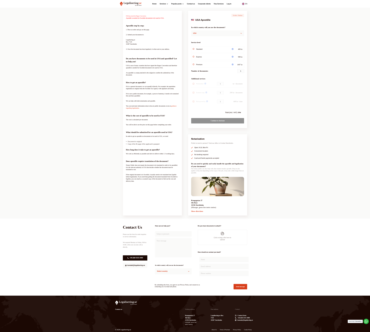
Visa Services (219, 4)
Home (154, 4)
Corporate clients (204, 4)
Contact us (191, 4)
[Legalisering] (131, 4)
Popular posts (176, 4)
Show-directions (197, 211)
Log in (229, 4)
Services (163, 4)
